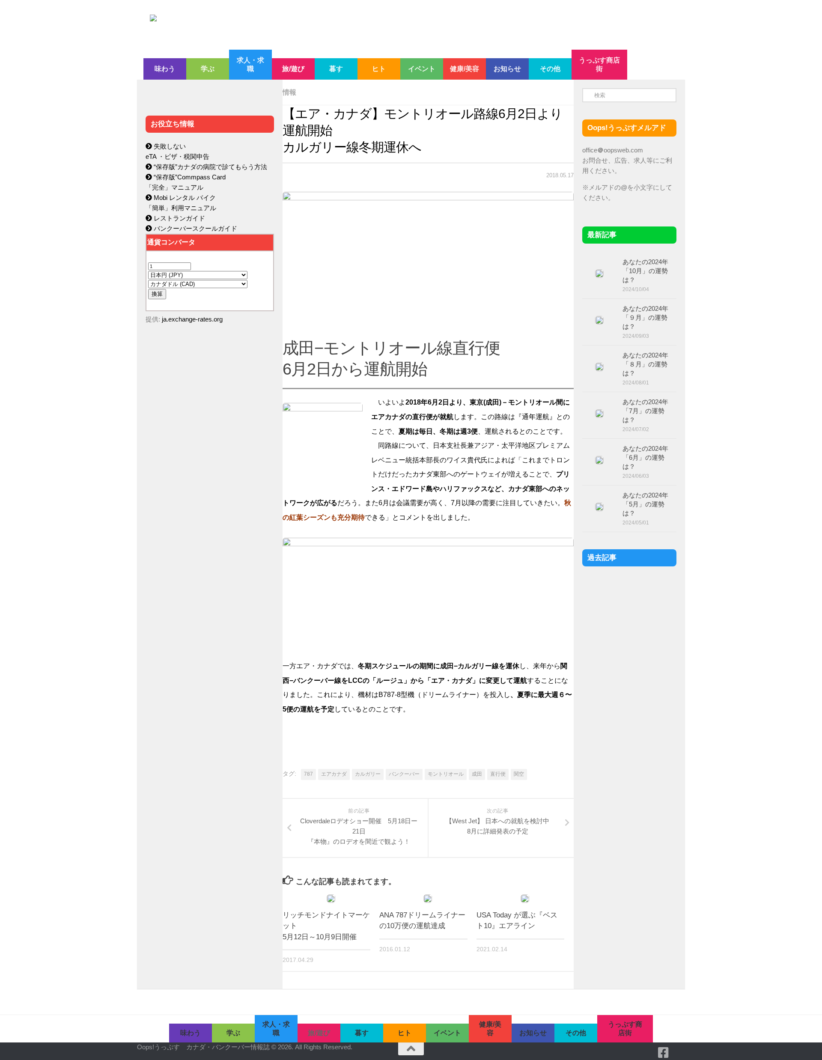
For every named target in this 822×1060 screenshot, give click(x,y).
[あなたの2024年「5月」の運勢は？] (599, 507)
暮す (336, 68)
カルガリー (368, 774)
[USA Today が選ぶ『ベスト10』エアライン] (525, 898)
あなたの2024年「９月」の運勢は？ (645, 317)
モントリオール (446, 774)
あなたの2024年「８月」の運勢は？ (645, 364)
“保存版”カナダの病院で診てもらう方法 (209, 166)
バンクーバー (404, 774)
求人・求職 (250, 64)
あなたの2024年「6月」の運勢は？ (645, 457)
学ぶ (207, 68)
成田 (477, 774)
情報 (289, 92)
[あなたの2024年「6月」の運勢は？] (599, 460)
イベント (421, 68)
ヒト (379, 68)
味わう (165, 68)
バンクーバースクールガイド (194, 228)
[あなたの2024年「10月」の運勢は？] (599, 273)
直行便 (498, 774)
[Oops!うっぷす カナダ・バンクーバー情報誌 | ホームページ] (341, 25)
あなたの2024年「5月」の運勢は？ (645, 504)
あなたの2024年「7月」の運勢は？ (645, 410)
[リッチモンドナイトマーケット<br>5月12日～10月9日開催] (331, 898)
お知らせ (507, 68)
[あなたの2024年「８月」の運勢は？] (599, 367)
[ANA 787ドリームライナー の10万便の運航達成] (427, 898)
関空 (519, 774)
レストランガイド (178, 218)
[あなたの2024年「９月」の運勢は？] (599, 320)
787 (308, 774)
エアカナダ (334, 774)
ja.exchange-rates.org (192, 319)
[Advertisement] (210, 512)
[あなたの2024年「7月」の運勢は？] (599, 413)
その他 (550, 68)
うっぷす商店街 (599, 64)
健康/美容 (464, 68)
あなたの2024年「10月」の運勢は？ (645, 270)
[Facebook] (664, 1053)
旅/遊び (293, 68)
